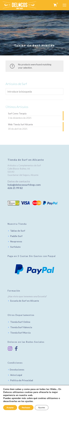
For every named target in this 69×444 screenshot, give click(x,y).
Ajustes (41, 407)
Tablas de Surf (17, 230)
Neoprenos (16, 241)
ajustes (29, 401)
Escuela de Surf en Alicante (24, 300)
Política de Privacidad (21, 380)
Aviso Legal (16, 375)
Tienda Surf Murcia (20, 332)
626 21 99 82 (15, 187)
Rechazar (26, 407)
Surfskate (15, 247)
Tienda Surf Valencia (21, 327)
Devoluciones (17, 369)
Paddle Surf (16, 236)
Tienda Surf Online (20, 322)
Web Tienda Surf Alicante (20, 124)
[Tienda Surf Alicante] (19, 5)
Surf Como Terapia (17, 113)
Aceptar (10, 407)
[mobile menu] (64, 5)
